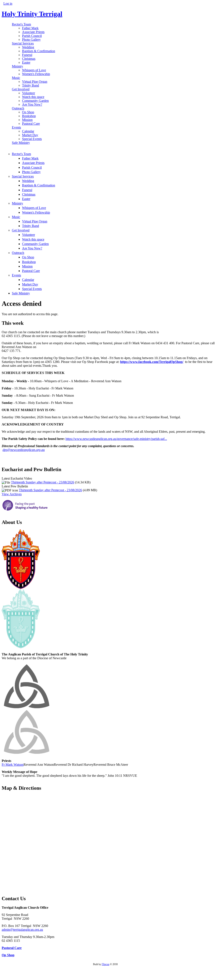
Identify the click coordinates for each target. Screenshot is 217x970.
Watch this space (33, 97)
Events (16, 127)
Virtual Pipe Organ (34, 81)
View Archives (12, 494)
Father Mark (30, 28)
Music (16, 78)
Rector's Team (21, 24)
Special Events (32, 139)
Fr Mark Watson (13, 764)
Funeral (27, 55)
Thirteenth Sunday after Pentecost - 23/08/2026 (42, 482)
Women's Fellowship (36, 74)
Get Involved (20, 89)
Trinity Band (30, 85)
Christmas (28, 58)
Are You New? (32, 104)
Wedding (28, 47)
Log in (7, 3)
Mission (27, 120)
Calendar (28, 131)
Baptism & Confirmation (38, 51)
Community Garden (35, 100)
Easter (26, 62)
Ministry (17, 66)
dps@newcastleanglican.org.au (24, 450)
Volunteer (28, 93)
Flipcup (105, 964)
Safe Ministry (21, 142)
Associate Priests (33, 32)
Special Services (23, 43)
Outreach (18, 108)
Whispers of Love (34, 70)
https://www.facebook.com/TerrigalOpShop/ (151, 362)
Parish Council (32, 36)
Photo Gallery (31, 39)
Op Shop (28, 112)
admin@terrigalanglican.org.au (22, 929)
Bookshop (29, 116)
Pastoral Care (31, 123)
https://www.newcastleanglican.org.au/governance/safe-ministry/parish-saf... (116, 439)
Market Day (30, 135)
